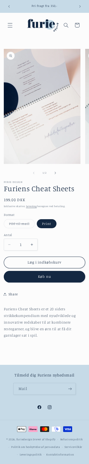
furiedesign (24, 439)
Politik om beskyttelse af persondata (35, 447)
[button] (10, 25)
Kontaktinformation (60, 454)
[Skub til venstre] (33, 173)
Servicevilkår (73, 447)
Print (46, 224)
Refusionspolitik (71, 439)
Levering (31, 206)
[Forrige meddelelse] (9, 6)
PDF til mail (22, 224)
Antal (8, 235)
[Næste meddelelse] (80, 6)
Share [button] (13, 294)
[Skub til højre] (55, 173)
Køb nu (44, 276)
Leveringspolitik (31, 454)
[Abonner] (69, 388)
